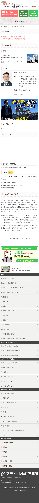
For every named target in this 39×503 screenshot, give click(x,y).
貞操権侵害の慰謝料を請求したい (11, 355)
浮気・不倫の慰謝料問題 (8, 402)
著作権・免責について (10, 487)
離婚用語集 (4, 297)
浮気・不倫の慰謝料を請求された (11, 350)
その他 (3, 435)
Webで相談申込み (6, 324)
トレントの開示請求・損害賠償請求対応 (13, 430)
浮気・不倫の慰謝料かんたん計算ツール (13, 338)
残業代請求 (4, 407)
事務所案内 (4, 372)
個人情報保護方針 (22, 487)
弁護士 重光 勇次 (20, 72)
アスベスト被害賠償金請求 (9, 421)
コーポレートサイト (7, 377)
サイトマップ (31, 487)
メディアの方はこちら (7, 386)
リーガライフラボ (6, 381)
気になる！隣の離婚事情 (8, 283)
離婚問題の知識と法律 (7, 278)
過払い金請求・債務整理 (8, 393)
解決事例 (4, 306)
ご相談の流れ (5, 315)
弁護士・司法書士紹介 (7, 367)
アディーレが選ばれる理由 (9, 363)
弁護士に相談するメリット (9, 311)
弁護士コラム (5, 301)
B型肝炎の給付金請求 (7, 416)
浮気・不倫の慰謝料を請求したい (11, 346)
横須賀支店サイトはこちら (18, 238)
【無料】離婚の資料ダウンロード (11, 334)
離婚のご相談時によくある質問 (10, 292)
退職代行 (4, 412)
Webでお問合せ (6, 329)
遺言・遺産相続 (6, 426)
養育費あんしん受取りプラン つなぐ (12, 287)
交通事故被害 (5, 398)
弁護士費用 (4, 320)
